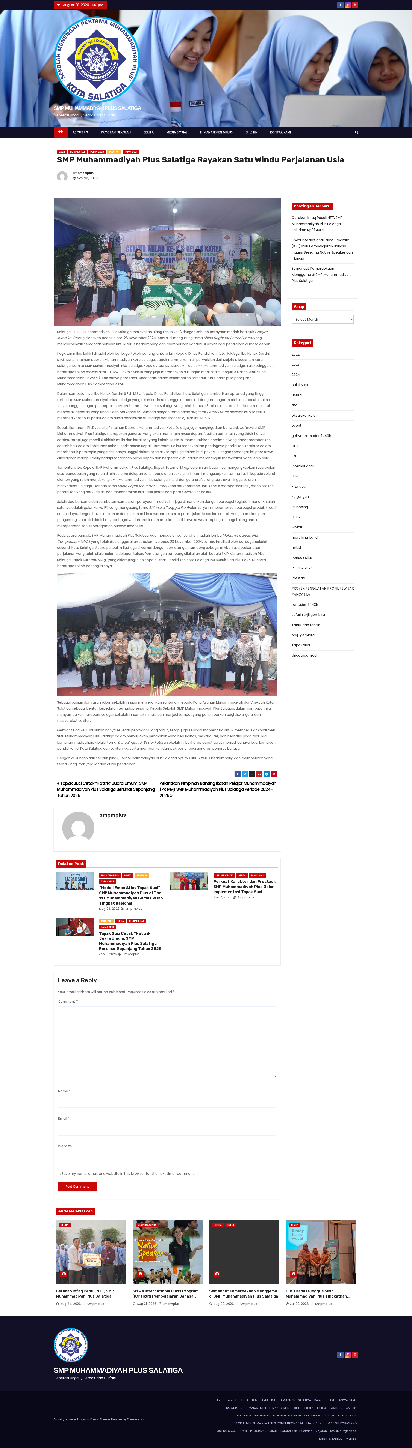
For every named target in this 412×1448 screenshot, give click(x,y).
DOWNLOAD (234, 1408)
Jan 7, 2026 (223, 897)
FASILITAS (336, 1408)
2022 (296, 354)
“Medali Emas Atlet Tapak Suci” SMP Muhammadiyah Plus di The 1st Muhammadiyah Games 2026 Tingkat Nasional (131, 895)
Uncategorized (110, 875)
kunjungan (300, 496)
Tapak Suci (131, 151)
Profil (243, 1431)
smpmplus (86, 173)
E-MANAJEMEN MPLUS (217, 132)
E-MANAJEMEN (256, 1408)
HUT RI (297, 445)
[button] (356, 132)
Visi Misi (351, 1439)
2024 (62, 151)
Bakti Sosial (301, 384)
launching (300, 506)
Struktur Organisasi (343, 1431)
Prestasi (114, 151)
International (303, 466)
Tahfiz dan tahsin (306, 625)
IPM (295, 476)
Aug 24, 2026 (70, 1304)
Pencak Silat (77, 151)
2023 (296, 364)
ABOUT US (81, 132)
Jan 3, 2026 (108, 954)
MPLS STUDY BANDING (342, 1423)
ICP (294, 456)
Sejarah (321, 1431)
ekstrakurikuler (304, 415)
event (296, 425)
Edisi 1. (297, 1408)
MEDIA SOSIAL (177, 132)
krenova (299, 486)
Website (65, 1146)
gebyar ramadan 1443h (311, 435)
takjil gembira (303, 635)
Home (220, 1400)
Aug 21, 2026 (146, 1304)
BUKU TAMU (260, 1400)
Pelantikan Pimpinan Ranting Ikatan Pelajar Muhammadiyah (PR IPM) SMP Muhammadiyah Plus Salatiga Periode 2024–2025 (218, 789)
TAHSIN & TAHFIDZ (331, 1439)
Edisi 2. (309, 1408)
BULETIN (252, 132)
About (232, 1400)
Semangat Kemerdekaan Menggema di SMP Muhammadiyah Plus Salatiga (321, 274)
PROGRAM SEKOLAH (116, 132)
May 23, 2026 (109, 908)
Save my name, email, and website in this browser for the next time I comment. (128, 1173)
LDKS (296, 517)
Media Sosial (315, 1423)
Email (64, 1118)
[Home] (61, 132)
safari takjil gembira (308, 614)
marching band (305, 537)
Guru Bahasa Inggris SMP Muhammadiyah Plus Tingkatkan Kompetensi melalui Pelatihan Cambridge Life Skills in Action (316, 1299)
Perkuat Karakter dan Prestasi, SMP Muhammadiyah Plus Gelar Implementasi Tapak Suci (245, 886)
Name (64, 1091)
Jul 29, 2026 (299, 1304)
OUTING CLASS (226, 1431)
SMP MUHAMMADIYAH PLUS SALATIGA (97, 108)
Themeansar (136, 1419)
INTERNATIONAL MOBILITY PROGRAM (296, 1415)
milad (296, 547)
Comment (68, 1001)
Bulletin (319, 1400)
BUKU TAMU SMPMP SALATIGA (291, 1400)
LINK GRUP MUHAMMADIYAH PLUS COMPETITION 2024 (267, 1423)
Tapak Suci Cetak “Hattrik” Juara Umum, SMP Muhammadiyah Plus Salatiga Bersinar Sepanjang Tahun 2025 (106, 789)
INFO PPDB (244, 1415)
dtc (294, 405)
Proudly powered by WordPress (76, 1419)
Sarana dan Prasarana (296, 1431)
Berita (127, 875)
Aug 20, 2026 (224, 1304)
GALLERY (351, 1408)
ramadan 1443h (305, 604)
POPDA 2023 (97, 151)
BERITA (149, 132)
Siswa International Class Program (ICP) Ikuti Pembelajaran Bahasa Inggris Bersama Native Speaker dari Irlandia (167, 1299)
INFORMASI (261, 1415)
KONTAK (329, 1415)
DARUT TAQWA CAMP (342, 1400)
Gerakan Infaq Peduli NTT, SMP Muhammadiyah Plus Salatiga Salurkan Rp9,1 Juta (317, 223)
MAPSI (297, 527)
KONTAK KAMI (280, 132)
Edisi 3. (321, 1408)
